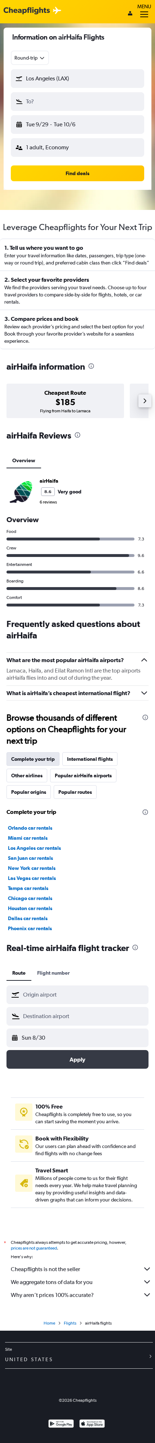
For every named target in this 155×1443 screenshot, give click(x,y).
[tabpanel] (77, 541)
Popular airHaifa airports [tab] (83, 775)
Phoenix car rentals (30, 928)
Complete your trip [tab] (33, 759)
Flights (70, 1323)
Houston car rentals (30, 908)
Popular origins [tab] (28, 792)
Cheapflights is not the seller (45, 1269)
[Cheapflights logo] (27, 11)
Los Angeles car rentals (34, 848)
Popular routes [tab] (75, 792)
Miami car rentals (28, 838)
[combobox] (30, 58)
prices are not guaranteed (34, 1248)
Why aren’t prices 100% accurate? (52, 1295)
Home (49, 1323)
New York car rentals (32, 868)
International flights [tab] (90, 759)
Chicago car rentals (30, 898)
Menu (144, 6)
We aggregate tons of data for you (52, 1282)
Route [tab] (19, 973)
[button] (77, 78)
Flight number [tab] (53, 973)
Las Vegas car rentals (32, 878)
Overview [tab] (23, 460)
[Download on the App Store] (92, 1425)
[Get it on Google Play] (61, 1425)
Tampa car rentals (28, 888)
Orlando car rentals (30, 828)
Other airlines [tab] (27, 775)
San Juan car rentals (30, 858)
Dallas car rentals (28, 918)
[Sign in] (130, 14)
